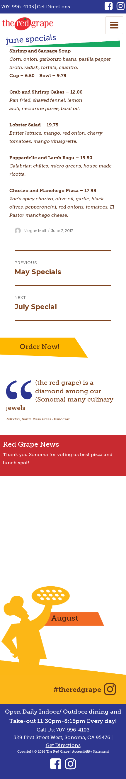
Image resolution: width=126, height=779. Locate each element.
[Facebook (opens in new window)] (111, 8)
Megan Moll (35, 230)
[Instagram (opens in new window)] (121, 8)
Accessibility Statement (90, 751)
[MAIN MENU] (114, 25)
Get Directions (53, 6)
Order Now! (39, 346)
